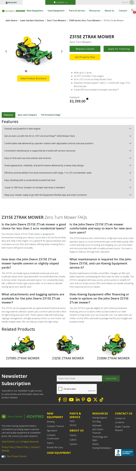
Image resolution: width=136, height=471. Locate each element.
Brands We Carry (55, 447)
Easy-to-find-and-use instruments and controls (27, 158)
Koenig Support (99, 417)
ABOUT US (77, 430)
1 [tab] (26, 71)
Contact (123, 10)
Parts (72, 421)
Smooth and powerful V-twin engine (22, 128)
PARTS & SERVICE (75, 415)
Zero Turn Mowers (56, 20)
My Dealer (12, 2)
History (73, 435)
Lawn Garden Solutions (32, 20)
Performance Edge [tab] (50, 114)
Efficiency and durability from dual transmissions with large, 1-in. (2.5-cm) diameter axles (48, 172)
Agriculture (52, 430)
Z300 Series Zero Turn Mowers (85, 20)
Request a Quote (85, 48)
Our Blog (96, 421)
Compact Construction (53, 437)
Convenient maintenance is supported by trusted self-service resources (39, 150)
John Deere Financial (97, 431)
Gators (50, 442)
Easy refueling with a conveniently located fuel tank (29, 180)
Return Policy (22, 447)
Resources (95, 10)
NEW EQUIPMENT (55, 415)
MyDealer (97, 425)
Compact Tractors (55, 426)
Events (95, 444)
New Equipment (35, 10)
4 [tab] (38, 71)
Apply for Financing (119, 48)
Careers (73, 444)
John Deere (11, 20)
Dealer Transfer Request (122, 428)
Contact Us (120, 418)
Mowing (50, 421)
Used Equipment (56, 10)
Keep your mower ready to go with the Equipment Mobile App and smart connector (45, 194)
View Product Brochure (33, 78)
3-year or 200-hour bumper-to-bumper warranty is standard (34, 187)
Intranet (35, 447)
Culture (73, 439)
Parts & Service (77, 10)
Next (61, 51)
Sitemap (5, 450)
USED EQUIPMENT (59, 453)
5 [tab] (42, 71)
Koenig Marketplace (101, 447)
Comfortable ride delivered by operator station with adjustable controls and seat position (48, 143)
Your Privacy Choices (16, 456)
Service (73, 425)
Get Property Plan (85, 57)
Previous (6, 51)
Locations (60, 2)
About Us (110, 10)
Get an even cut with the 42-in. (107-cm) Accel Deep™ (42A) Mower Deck (39, 135)
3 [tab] (34, 71)
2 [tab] (30, 71)
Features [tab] (8, 114)
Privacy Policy (8, 447)
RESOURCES (100, 413)
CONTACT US (123, 413)
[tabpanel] (34, 51)
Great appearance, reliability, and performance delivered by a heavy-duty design (44, 165)
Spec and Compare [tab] (27, 114)
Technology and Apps (99, 438)
